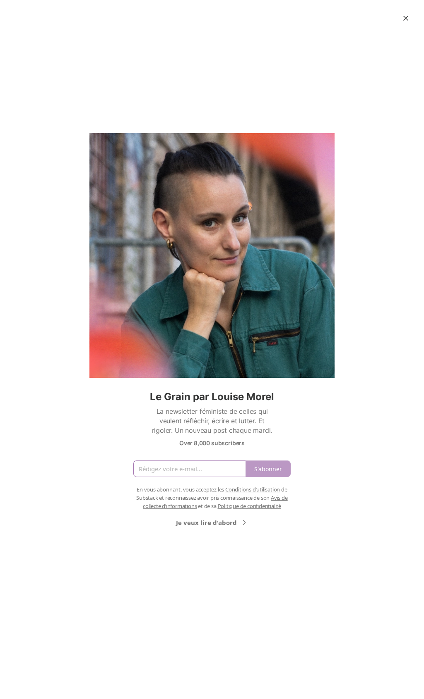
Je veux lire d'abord (206, 522)
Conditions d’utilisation (252, 489)
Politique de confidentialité (249, 506)
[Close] (406, 18)
